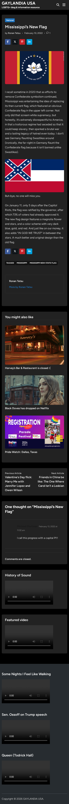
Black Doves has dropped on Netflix (27, 408)
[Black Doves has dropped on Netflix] (34, 389)
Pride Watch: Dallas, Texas (21, 452)
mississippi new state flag (43, 263)
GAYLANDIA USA (18, 3)
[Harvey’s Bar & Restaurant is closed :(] (34, 344)
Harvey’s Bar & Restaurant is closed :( (28, 368)
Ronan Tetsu (14, 33)
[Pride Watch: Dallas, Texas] (34, 431)
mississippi (22, 263)
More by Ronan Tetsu (20, 287)
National (10, 20)
